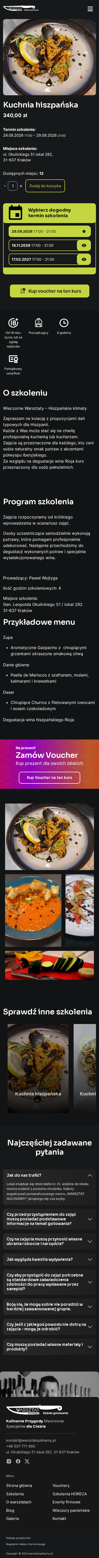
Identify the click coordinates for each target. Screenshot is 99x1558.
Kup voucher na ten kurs (54, 291)
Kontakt (59, 1518)
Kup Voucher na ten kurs (49, 777)
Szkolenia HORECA (70, 1493)
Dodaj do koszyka (45, 185)
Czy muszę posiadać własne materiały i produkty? (45, 1346)
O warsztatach (18, 1502)
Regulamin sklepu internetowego (25, 1544)
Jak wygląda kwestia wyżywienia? (40, 1259)
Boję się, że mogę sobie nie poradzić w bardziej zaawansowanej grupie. (45, 1306)
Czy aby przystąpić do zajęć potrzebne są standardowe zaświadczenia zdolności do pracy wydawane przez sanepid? (45, 1282)
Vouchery (61, 1485)
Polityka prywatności (18, 1537)
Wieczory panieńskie (71, 1510)
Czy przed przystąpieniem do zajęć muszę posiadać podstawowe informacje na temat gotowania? (41, 1219)
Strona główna (19, 1485)
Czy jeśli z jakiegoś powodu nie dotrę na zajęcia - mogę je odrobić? (46, 1326)
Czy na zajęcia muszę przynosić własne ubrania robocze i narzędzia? (44, 1241)
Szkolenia (15, 1493)
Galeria (12, 1518)
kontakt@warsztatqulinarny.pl (31, 1440)
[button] (86, 1045)
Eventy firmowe (66, 1502)
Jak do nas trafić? (24, 1175)
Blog (10, 1510)
